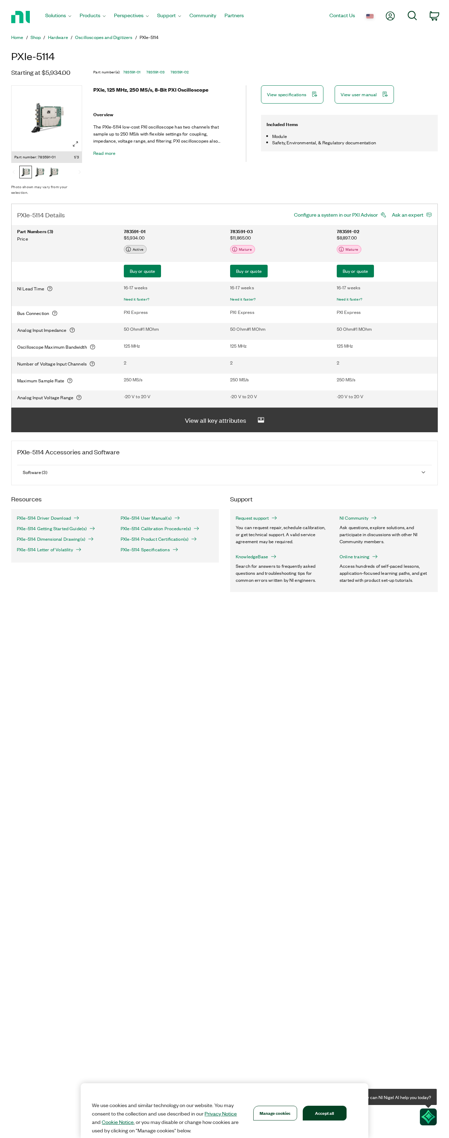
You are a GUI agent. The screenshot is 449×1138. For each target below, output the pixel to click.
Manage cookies (275, 1113)
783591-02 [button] (179, 72)
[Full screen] (75, 144)
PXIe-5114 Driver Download (44, 518)
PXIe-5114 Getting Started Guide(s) (52, 528)
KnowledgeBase (252, 556)
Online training (354, 556)
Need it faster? (137, 299)
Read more (104, 153)
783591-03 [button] (155, 72)
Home (17, 37)
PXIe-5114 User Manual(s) (146, 518)
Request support (252, 518)
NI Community (354, 518)
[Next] (79, 172)
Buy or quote (142, 271)
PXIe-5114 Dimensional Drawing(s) (51, 539)
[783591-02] (53, 173)
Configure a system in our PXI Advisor (336, 214)
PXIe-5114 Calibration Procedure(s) (156, 528)
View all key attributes (215, 420)
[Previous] (13, 172)
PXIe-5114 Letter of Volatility (45, 549)
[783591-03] (39, 173)
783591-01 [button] (132, 72)
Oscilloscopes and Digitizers (103, 37)
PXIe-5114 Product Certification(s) (154, 539)
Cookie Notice (118, 1121)
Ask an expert (407, 214)
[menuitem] (58, 17)
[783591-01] (25, 173)
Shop (36, 37)
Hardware (58, 37)
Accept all (324, 1113)
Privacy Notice (221, 1113)
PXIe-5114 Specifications (145, 549)
